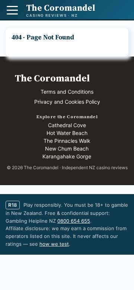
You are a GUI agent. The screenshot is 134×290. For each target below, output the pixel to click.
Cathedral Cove (67, 125)
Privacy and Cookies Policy (67, 102)
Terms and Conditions (67, 91)
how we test (54, 244)
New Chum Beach (67, 148)
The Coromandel (52, 78)
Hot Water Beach (67, 133)
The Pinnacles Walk (67, 141)
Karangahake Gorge (66, 156)
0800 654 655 (73, 221)
